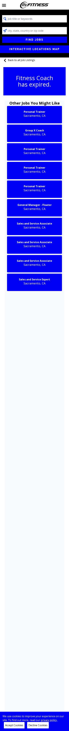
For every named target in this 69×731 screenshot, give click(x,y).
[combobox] (34, 18)
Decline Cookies (37, 725)
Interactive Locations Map (34, 49)
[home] (34, 5)
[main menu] (4, 5)
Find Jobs (34, 40)
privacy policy (49, 720)
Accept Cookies (14, 725)
